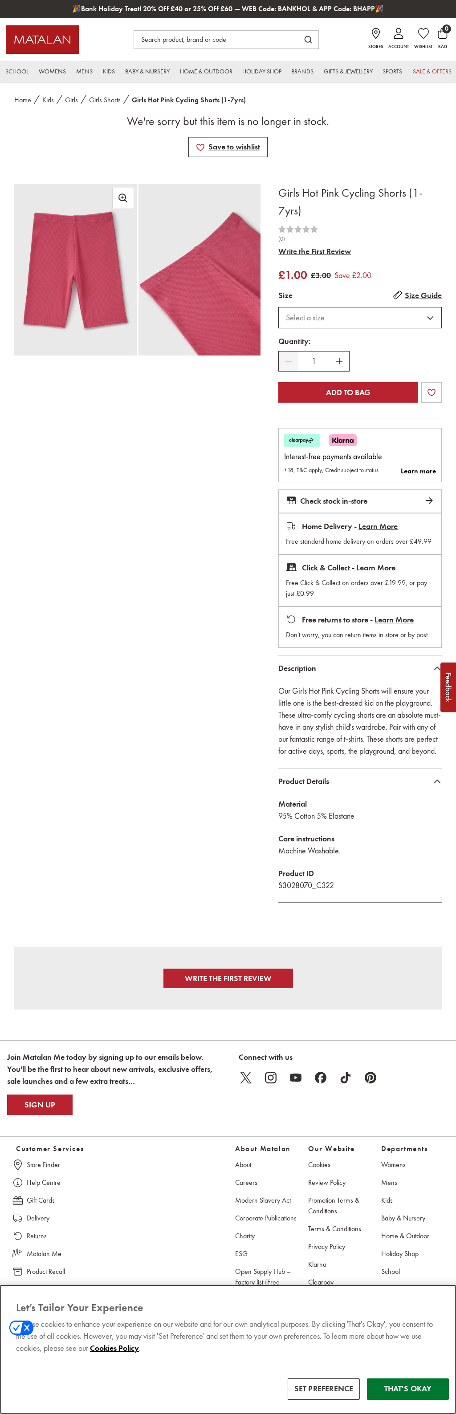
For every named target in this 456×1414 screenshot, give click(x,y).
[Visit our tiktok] (345, 1078)
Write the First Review (314, 251)
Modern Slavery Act (263, 1200)
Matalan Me (44, 1253)
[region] (228, 1349)
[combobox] (360, 317)
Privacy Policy (326, 1246)
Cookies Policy (114, 1348)
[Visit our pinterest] (370, 1078)
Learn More (378, 526)
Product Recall (46, 1271)
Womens (393, 1164)
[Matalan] (42, 39)
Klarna (317, 1264)
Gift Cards (41, 1200)
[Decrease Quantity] (288, 361)
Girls (71, 100)
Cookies (319, 1164)
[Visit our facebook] (321, 1078)
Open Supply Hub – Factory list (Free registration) (263, 1282)
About (243, 1164)
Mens (389, 1182)
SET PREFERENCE (324, 1389)
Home (22, 100)
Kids (48, 100)
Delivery (38, 1218)
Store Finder (43, 1164)
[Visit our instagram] (271, 1078)
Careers (246, 1182)
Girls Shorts (105, 100)
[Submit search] (308, 39)
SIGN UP (39, 1105)
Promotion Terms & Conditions (333, 1205)
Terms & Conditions (334, 1228)
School (390, 1271)
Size (285, 295)
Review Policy (327, 1182)
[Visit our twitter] (246, 1078)
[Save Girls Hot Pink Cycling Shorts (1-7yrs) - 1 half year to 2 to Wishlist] (200, 147)
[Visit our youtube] (296, 1078)
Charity (245, 1236)
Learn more (418, 471)
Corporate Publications (266, 1218)
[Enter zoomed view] (123, 198)
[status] (314, 361)
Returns (37, 1236)
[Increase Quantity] (339, 361)
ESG (241, 1253)
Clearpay (321, 1282)
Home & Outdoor (405, 1236)
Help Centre (44, 1182)
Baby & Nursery (403, 1218)
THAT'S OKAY (408, 1389)
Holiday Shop (400, 1253)
